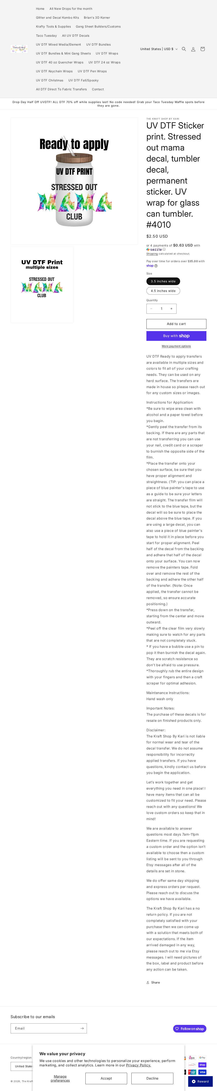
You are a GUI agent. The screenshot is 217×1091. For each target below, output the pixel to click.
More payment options (176, 346)
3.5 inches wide (163, 281)
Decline (152, 1078)
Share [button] (155, 982)
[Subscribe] (82, 1028)
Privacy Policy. (138, 1065)
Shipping (152, 253)
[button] (184, 49)
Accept (106, 1078)
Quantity (152, 300)
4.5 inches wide (163, 291)
